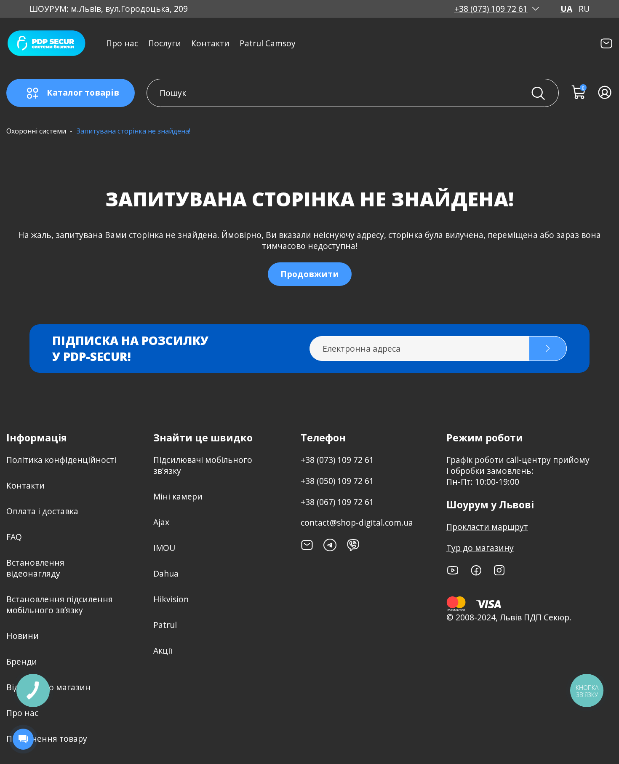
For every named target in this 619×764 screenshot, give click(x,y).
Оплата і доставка (42, 511)
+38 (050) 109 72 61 (337, 480)
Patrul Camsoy (268, 43)
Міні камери (178, 496)
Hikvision (171, 599)
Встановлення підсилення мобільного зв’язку (59, 604)
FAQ (14, 536)
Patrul (165, 624)
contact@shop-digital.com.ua (357, 522)
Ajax (161, 522)
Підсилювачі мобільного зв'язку (202, 465)
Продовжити (309, 274)
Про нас (122, 43)
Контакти (210, 43)
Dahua (166, 573)
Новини (22, 635)
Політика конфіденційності (61, 459)
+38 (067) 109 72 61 (337, 502)
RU (584, 8)
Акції (162, 650)
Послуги (164, 43)
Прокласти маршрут (487, 526)
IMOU (164, 547)
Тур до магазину (480, 547)
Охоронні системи (36, 131)
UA (566, 8)
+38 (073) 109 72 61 (491, 8)
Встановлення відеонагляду (35, 568)
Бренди (21, 661)
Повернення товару (46, 738)
